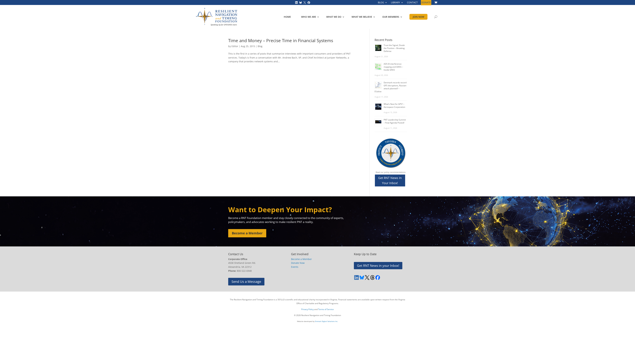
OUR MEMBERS (390, 16)
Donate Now (298, 262)
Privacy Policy (307, 309)
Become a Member (247, 233)
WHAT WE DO (333, 16)
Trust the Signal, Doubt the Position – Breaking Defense (394, 48)
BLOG (381, 2)
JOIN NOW (418, 16)
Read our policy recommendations (390, 172)
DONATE (426, 2)
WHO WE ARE (308, 16)
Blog (260, 46)
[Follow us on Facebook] (309, 2)
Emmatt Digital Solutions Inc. (326, 321)
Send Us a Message (246, 281)
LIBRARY (395, 2)
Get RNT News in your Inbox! (378, 265)
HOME (287, 16)
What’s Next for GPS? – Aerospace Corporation (394, 105)
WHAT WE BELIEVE (362, 16)
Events (294, 266)
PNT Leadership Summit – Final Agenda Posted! (395, 121)
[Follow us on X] (304, 2)
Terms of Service (326, 309)
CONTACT (412, 2)
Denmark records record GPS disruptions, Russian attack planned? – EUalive (390, 87)
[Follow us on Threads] (372, 277)
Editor (235, 46)
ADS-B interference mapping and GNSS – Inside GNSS (393, 66)
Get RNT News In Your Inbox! (390, 180)
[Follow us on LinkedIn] (296, 2)
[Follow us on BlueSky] (300, 2)
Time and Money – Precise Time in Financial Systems (280, 40)
